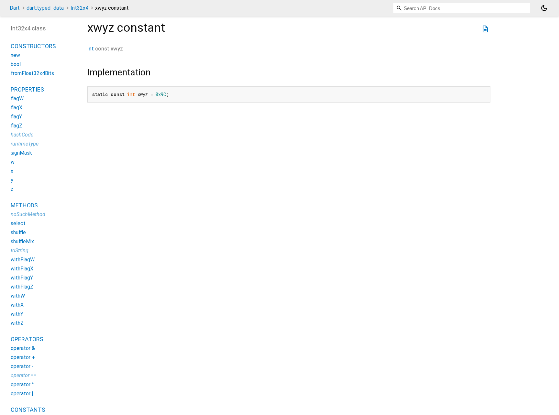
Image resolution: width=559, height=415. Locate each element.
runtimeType (24, 144)
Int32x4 (79, 8)
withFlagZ (22, 287)
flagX (16, 107)
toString (19, 250)
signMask (21, 153)
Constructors (33, 46)
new (15, 55)
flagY (16, 117)
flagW (17, 98)
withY (17, 314)
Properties (27, 89)
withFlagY (22, 278)
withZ (17, 323)
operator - (22, 366)
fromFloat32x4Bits (32, 73)
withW (18, 296)
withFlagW (23, 260)
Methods (24, 205)
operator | (22, 393)
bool (16, 64)
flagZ (16, 126)
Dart (15, 8)
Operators (27, 339)
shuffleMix (22, 241)
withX (17, 305)
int (90, 48)
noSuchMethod (28, 214)
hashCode (22, 135)
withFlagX (22, 269)
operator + (23, 357)
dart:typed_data (45, 8)
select (18, 223)
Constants (28, 409)
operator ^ (22, 384)
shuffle (18, 232)
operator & (23, 348)
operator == (24, 375)
